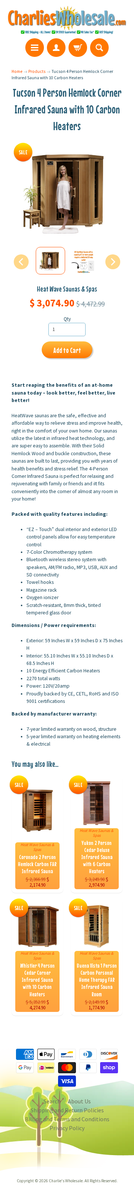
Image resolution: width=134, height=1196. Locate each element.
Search (52, 1101)
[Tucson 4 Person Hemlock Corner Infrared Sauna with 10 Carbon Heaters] (50, 260)
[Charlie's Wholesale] (67, 20)
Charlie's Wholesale (66, 1180)
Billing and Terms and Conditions (67, 1119)
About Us (79, 1101)
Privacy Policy (67, 1128)
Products (36, 71)
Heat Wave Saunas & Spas (67, 288)
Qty (67, 319)
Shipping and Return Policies (67, 1110)
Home (17, 71)
